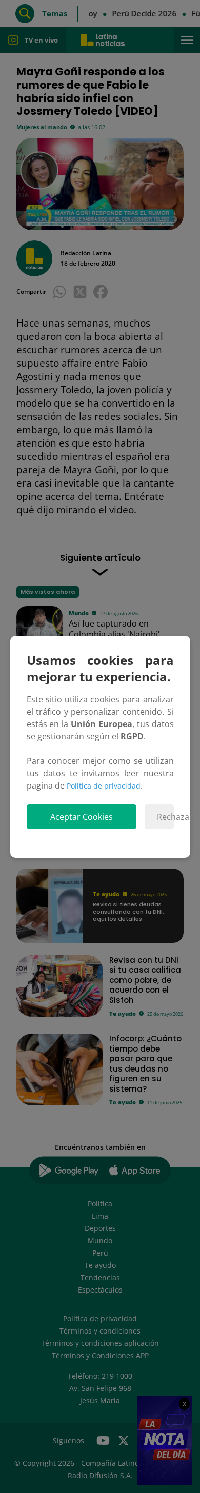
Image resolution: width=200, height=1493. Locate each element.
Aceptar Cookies (81, 816)
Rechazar (165, 816)
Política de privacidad (104, 786)
